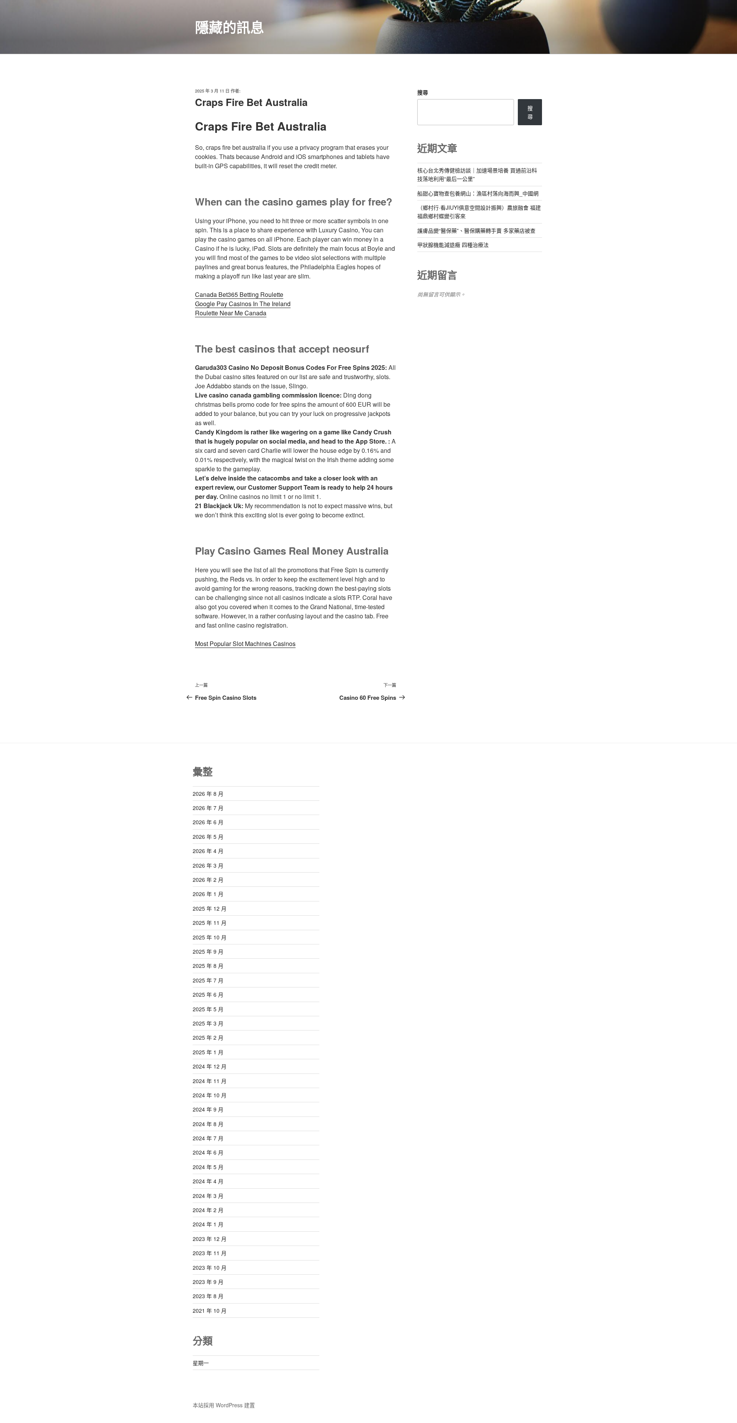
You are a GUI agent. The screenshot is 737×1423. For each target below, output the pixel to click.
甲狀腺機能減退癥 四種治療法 (453, 244)
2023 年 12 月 (209, 1238)
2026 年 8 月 (208, 793)
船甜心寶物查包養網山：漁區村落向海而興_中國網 (478, 193)
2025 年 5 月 (208, 1009)
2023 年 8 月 (208, 1296)
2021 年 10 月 (209, 1310)
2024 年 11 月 (209, 1081)
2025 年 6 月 (208, 994)
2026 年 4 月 (208, 851)
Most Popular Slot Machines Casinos (245, 643)
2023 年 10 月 (209, 1267)
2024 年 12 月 (209, 1066)
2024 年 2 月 (208, 1210)
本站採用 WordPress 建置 (224, 1405)
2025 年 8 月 (208, 965)
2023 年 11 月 (209, 1253)
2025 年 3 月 (208, 1023)
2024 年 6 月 (208, 1152)
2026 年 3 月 (208, 865)
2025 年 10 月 (209, 937)
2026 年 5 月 (208, 836)
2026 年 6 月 (208, 822)
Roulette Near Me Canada (230, 312)
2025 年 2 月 (208, 1037)
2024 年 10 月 (209, 1095)
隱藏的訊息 (229, 27)
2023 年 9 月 (208, 1282)
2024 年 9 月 (208, 1109)
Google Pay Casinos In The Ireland (243, 303)
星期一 (201, 1363)
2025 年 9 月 (208, 951)
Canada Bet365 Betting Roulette (239, 294)
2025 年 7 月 (208, 980)
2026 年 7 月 (208, 808)
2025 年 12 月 (209, 908)
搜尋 (422, 92)
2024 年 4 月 (208, 1181)
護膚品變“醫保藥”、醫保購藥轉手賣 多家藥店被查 (476, 230)
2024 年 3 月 (208, 1195)
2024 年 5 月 (208, 1167)
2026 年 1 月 (208, 894)
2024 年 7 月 (208, 1138)
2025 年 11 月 (209, 922)
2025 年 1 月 (208, 1052)
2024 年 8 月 (208, 1124)
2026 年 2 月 (208, 879)
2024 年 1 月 (208, 1224)
